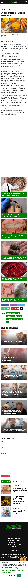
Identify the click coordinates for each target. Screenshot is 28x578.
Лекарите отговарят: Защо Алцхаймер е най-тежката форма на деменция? (11, 411)
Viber (14, 305)
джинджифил (10, 316)
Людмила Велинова (4, 36)
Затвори (11, 575)
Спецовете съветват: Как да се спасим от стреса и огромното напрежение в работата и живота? (12, 393)
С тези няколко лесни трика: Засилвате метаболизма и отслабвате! (12, 376)
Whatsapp (6, 308)
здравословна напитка (13, 313)
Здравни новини (14, 538)
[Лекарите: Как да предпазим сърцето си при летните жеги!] (14, 337)
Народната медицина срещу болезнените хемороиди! (19, 510)
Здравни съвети (14, 540)
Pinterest (16, 308)
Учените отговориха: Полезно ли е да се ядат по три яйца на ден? (20, 488)
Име (2, 441)
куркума (18, 316)
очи (8, 322)
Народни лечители (14, 544)
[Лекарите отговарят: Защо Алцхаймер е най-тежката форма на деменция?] (14, 407)
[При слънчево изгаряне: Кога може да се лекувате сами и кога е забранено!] (14, 355)
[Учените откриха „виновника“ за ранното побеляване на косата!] (14, 425)
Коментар (4, 453)
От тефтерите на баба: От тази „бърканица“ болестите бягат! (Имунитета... (18, 500)
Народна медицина (14, 542)
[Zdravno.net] (14, 526)
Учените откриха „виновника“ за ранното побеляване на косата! (14, 429)
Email (2, 447)
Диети (14, 546)
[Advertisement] (14, 134)
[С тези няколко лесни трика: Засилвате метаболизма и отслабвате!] (14, 372)
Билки (14, 548)
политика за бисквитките (8, 570)
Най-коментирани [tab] (17, 481)
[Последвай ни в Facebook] (14, 532)
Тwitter (22, 305)
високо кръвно (11, 319)
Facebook (6, 305)
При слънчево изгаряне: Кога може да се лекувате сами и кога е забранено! (13, 359)
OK (19, 575)
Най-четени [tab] (6, 481)
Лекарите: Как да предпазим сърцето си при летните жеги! (13, 342)
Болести (5, 9)
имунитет (19, 319)
